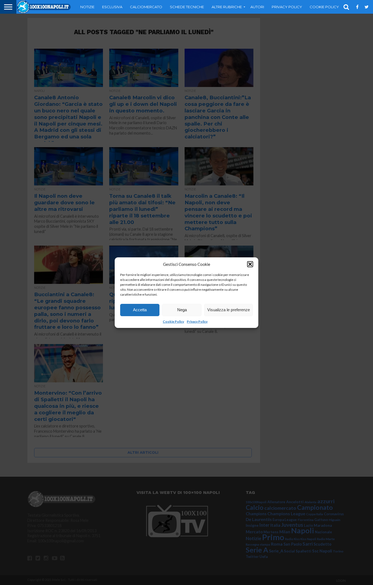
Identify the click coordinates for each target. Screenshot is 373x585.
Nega (182, 309)
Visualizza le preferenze (228, 309)
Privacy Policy (197, 321)
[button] (250, 264)
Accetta (140, 309)
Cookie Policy (173, 321)
